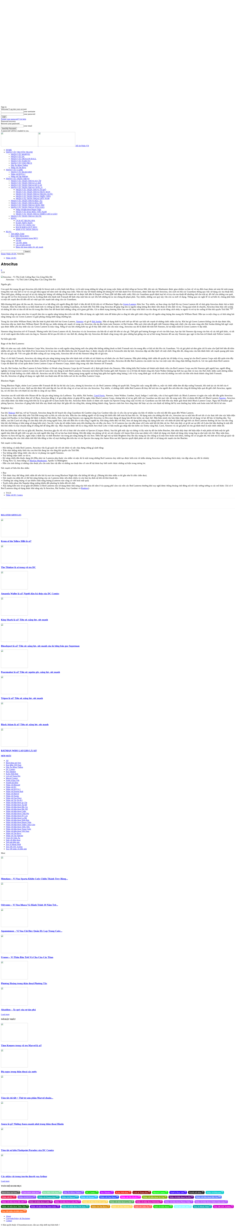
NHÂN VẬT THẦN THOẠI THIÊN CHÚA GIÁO (36, 214)
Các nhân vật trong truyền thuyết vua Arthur (24, 1176)
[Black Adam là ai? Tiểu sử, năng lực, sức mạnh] (14, 720)
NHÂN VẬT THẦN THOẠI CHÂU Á (27, 187)
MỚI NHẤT (6, 756)
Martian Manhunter (38, 460)
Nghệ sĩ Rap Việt (12, 780)
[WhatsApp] (40, 503)
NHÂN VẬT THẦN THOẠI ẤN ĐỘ (31, 190)
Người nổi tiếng (12, 783)
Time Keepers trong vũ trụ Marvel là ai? (21, 1045)
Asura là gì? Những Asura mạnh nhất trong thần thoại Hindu (32, 1124)
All (7, 761)
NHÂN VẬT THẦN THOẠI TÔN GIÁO (27, 207)
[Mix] (76, 503)
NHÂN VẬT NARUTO (20, 161)
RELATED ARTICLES (11, 515)
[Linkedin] (49, 503)
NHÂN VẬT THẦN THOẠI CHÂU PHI (27, 205)
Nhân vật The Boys (18, 168)
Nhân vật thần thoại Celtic (16, 811)
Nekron (11, 413)
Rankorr (84, 488)
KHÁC (14, 218)
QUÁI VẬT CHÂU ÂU (25, 225)
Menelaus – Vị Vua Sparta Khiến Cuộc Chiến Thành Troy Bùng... (34, 878)
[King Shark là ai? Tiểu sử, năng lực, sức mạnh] (14, 615)
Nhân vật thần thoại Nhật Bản (17, 820)
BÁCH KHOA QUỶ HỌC (26, 227)
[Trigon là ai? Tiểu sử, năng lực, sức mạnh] (14, 694)
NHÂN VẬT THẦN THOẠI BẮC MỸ (27, 203)
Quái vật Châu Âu (13, 838)
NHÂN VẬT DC (18, 156)
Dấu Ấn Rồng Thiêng (19, 165)
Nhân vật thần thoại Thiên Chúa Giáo (20, 825)
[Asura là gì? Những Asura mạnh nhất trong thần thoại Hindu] (14, 1119)
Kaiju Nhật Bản (12, 774)
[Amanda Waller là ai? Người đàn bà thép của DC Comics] (14, 589)
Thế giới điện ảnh (13, 842)
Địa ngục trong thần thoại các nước (19, 1071)
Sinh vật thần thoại (13, 840)
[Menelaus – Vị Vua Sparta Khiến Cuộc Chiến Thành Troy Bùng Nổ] (14, 874)
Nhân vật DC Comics (14, 495)
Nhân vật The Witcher (19, 176)
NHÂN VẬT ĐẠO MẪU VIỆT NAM (31, 212)
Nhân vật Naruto (12, 796)
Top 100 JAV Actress (14, 847)
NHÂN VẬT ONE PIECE (21, 163)
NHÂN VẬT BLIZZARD (21, 172)
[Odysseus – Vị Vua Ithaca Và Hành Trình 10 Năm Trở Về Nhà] (14, 900)
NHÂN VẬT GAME (14, 170)
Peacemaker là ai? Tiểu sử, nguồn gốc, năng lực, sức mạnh (30, 672)
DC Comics (10, 769)
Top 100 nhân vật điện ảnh (16, 849)
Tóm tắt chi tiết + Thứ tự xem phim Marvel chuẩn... (27, 1098)
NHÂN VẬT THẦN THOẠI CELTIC (26, 216)
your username (29, 111)
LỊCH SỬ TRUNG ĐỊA (25, 221)
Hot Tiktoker (11, 772)
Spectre (222, 398)
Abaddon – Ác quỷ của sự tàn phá (18, 1009)
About (8, 1216)
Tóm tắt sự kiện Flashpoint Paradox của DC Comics (27, 1150)
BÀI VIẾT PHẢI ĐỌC (20, 236)
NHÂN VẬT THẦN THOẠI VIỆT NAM (32, 198)
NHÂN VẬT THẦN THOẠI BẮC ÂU (26, 201)
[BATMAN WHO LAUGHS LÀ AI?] (14, 746)
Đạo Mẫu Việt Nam (13, 765)
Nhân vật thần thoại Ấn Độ (16, 805)
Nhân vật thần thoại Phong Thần (28, 209)
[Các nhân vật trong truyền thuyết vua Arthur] (14, 1172)
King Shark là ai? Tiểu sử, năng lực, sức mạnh (24, 619)
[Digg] (84, 503)
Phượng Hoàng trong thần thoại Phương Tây (24, 983)
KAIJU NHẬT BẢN (24, 223)
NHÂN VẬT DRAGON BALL (23, 159)
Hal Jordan (97, 321)
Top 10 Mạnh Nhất (13, 844)
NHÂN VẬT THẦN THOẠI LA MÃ (26, 183)
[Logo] (19, 146)
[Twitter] (23, 503)
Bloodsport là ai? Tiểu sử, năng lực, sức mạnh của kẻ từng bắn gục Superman (40, 646)
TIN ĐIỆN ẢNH (17, 234)
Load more (5, 1014)
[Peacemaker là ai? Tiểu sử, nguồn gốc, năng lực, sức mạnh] (14, 667)
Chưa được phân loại (31, 1192)
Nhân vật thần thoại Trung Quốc (18, 829)
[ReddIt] (58, 503)
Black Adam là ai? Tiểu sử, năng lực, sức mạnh (25, 724)
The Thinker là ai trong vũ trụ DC (18, 567)
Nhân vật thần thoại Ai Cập (16, 802)
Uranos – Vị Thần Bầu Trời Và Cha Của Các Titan (27, 957)
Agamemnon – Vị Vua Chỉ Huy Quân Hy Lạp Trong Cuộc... (31, 931)
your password (29, 114)
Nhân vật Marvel (12, 794)
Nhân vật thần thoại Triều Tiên (18, 827)
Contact (9, 1221)
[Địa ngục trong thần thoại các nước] (14, 1067)
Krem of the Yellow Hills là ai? (16, 541)
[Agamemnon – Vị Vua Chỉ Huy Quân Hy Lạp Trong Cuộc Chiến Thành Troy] (14, 926)
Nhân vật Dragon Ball (14, 791)
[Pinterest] (32, 503)
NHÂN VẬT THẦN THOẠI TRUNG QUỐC (34, 194)
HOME (9, 150)
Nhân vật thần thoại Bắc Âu (17, 807)
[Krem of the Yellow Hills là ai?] (14, 536)
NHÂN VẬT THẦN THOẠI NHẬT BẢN (33, 192)
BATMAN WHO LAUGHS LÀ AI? (19, 750)
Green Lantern (129, 304)
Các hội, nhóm (21, 243)
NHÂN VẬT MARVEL (20, 154)
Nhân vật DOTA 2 (18, 174)
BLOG (8, 232)
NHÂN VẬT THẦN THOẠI (17, 179)
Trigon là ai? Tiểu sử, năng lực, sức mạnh (22, 698)
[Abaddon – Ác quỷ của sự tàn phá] (14, 1005)
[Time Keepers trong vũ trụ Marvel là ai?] (14, 1041)
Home (3, 254)
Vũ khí (18, 240)
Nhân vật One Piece (14, 798)
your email (28, 126)
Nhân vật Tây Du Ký (14, 800)
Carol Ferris (99, 395)
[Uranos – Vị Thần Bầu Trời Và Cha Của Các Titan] (14, 952)
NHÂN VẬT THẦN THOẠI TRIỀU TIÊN (33, 196)
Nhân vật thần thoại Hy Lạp (17, 816)
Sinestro (79, 321)
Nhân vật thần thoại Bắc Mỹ (17, 809)
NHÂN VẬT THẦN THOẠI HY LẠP (26, 185)
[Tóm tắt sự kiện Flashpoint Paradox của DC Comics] (14, 1145)
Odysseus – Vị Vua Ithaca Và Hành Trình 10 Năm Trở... (29, 905)
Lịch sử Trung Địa (13, 776)
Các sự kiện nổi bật (23, 245)
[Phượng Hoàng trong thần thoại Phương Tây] (14, 979)
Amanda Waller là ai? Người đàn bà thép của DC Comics (30, 593)
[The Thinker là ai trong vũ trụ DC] (14, 563)
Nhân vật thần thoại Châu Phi (17, 814)
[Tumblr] (67, 503)
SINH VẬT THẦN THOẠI (27, 229)
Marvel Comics (12, 778)
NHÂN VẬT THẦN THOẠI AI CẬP (26, 181)
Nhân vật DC (11, 254)
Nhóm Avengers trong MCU (27, 238)
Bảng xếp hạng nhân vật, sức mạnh (29, 247)
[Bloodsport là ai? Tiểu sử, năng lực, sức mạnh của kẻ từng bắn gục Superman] (14, 641)
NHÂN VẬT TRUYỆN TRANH (19, 152)
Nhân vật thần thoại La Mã (16, 818)
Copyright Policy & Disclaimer (18, 1218)
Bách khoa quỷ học (13, 763)
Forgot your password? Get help (13, 119)
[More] (93, 503)
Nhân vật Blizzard (13, 785)
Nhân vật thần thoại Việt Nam (17, 831)
